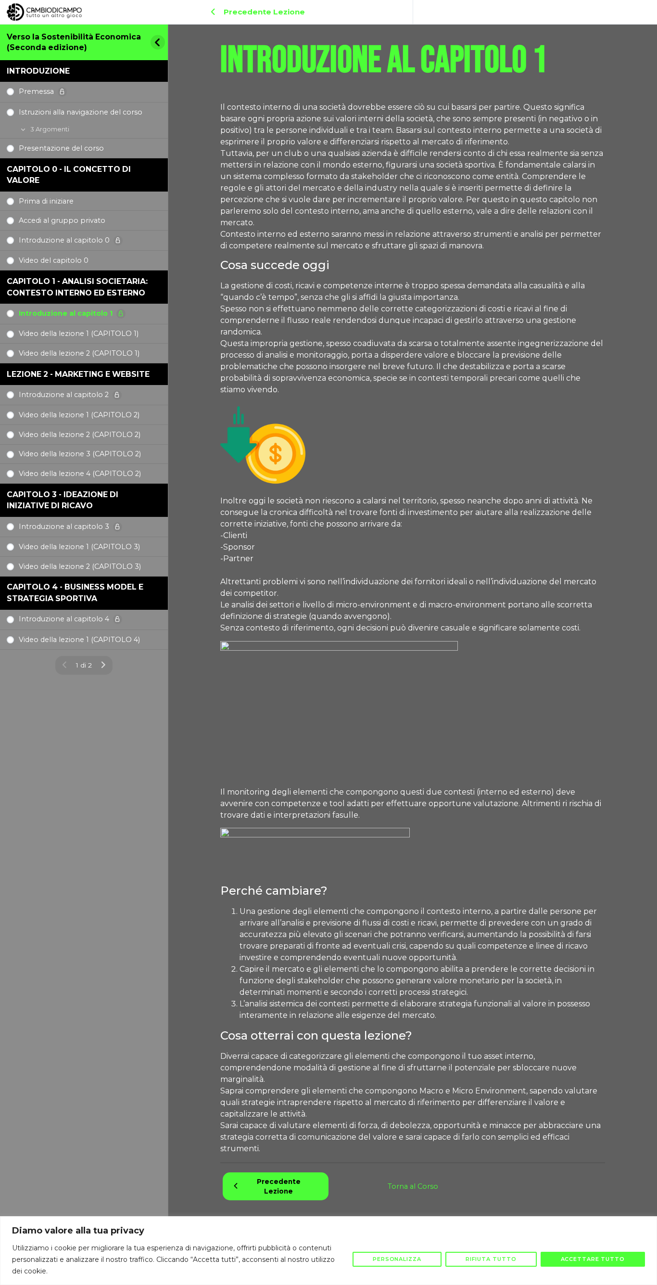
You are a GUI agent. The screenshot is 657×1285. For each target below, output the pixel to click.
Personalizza (397, 1259)
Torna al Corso (413, 1186)
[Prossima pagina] (103, 665)
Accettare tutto (593, 1259)
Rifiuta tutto (491, 1259)
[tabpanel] (412, 628)
